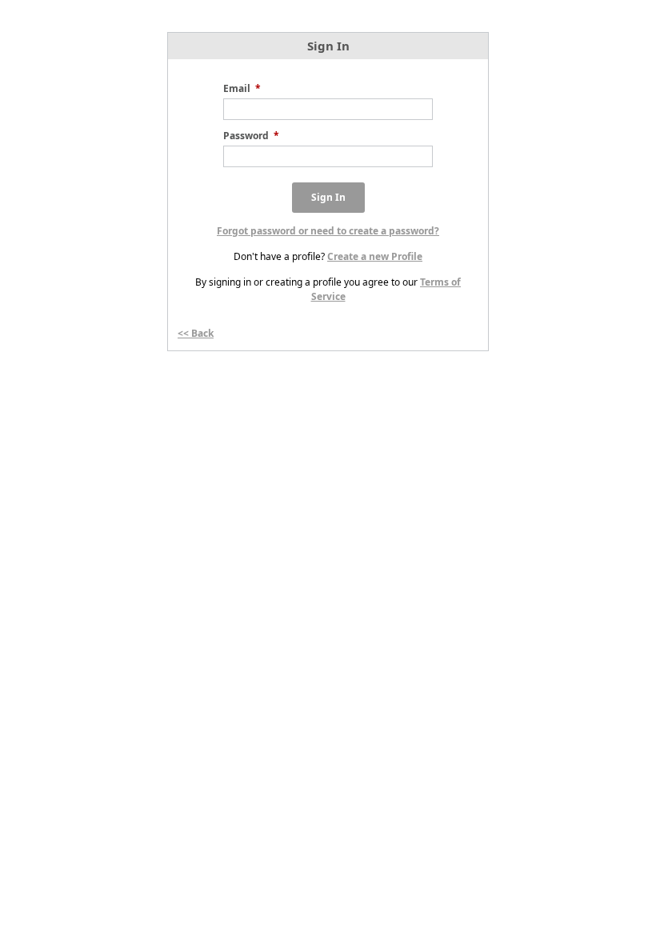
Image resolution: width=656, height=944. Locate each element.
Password (251, 135)
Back (202, 333)
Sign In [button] (328, 197)
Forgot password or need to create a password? (328, 231)
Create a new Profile (374, 256)
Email (242, 88)
